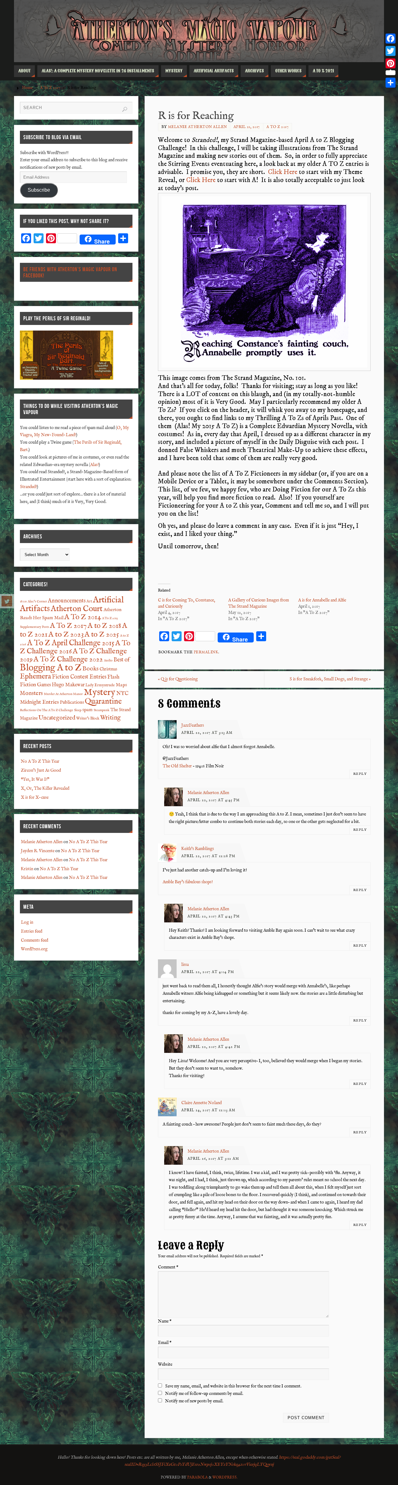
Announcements (67, 601)
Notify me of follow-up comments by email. (204, 1393)
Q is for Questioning (178, 679)
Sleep (77, 710)
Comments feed (34, 940)
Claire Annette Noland (201, 1103)
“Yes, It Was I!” (35, 779)
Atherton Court (77, 609)
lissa (185, 964)
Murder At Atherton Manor (63, 694)
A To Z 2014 (82, 617)
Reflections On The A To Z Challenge (46, 710)
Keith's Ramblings (197, 849)
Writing (110, 718)
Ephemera (35, 676)
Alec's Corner (37, 601)
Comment (168, 1267)
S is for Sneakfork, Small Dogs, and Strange (330, 679)
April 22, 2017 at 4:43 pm (213, 916)
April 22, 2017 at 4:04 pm (207, 972)
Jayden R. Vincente (37, 851)
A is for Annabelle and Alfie (322, 600)
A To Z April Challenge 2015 (70, 643)
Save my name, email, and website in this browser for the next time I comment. (233, 1386)
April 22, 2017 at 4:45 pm (213, 800)
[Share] (390, 82)
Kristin (27, 869)
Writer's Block (87, 718)
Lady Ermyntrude (100, 685)
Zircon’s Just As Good (41, 770)
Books (90, 669)
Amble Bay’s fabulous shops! (188, 882)
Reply (360, 774)
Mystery (99, 692)
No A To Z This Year (40, 761)
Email (165, 1343)
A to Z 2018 (104, 626)
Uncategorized (57, 718)
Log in (27, 922)
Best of (121, 660)
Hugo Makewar (68, 685)
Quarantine (103, 701)
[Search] (125, 109)
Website (165, 1364)
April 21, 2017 (247, 127)
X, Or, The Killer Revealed (45, 788)
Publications (72, 702)
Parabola (197, 1477)
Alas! (94, 465)
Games (44, 685)
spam (87, 710)
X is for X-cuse (35, 797)
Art (89, 601)
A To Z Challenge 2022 (68, 659)
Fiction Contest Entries (79, 677)
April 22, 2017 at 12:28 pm (208, 856)
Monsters (31, 693)
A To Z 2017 (50, 87)
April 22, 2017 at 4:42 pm (213, 1046)
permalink (206, 652)
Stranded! (28, 487)
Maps (121, 685)
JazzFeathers (192, 725)
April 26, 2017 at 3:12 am (213, 1158)
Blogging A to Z (50, 668)
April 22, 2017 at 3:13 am (207, 732)
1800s (23, 601)
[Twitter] (7, 601)
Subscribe (39, 190)
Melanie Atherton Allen (197, 127)
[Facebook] (390, 38)
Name (165, 1321)
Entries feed (31, 931)
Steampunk (101, 710)
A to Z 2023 (66, 634)
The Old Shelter (177, 766)
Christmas (108, 669)
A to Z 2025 (102, 634)
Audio (108, 660)
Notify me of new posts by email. (194, 1401)
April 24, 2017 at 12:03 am (208, 1110)
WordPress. (225, 1477)
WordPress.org (34, 949)
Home (27, 87)
